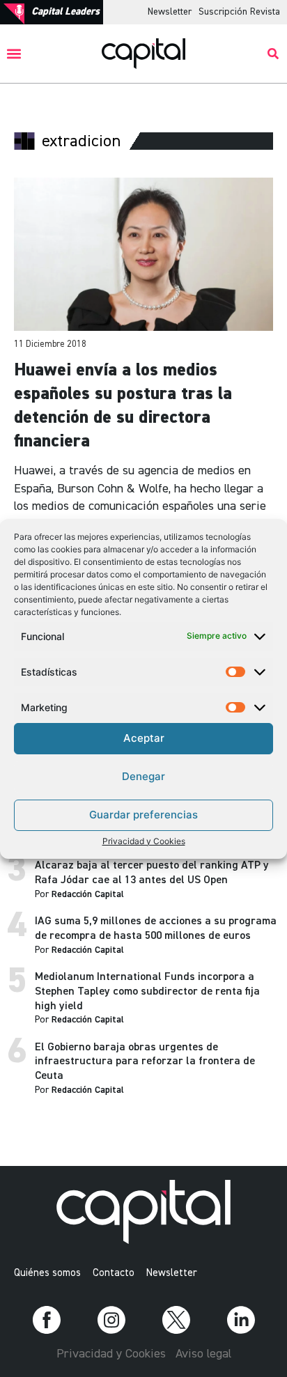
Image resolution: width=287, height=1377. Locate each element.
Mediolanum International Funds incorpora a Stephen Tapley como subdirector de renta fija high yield (147, 992)
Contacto (113, 1273)
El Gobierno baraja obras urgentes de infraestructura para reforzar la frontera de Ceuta (145, 1062)
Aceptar (143, 738)
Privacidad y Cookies (143, 841)
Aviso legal (203, 1354)
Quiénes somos (47, 1273)
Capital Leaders (65, 11)
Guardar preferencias (143, 814)
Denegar (143, 776)
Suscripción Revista (239, 12)
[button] (14, 53)
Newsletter (170, 12)
